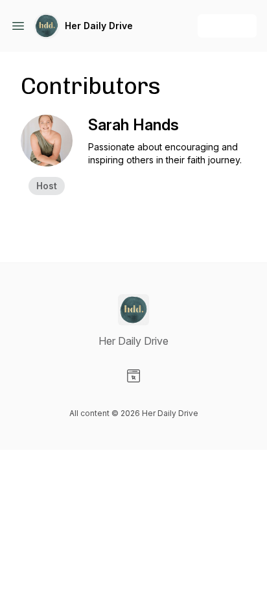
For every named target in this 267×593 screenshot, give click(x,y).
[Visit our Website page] (133, 375)
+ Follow (227, 25)
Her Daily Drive (99, 25)
